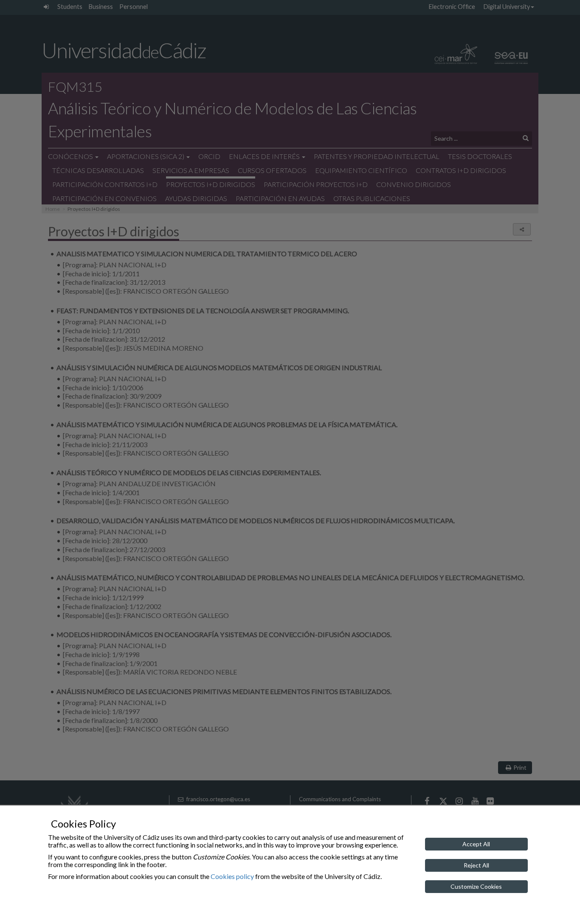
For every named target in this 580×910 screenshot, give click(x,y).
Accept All (476, 844)
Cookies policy (232, 876)
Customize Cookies (476, 886)
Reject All (476, 865)
